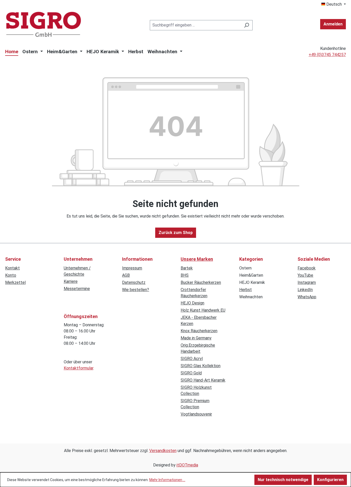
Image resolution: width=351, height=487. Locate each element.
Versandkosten (163, 450)
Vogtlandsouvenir (196, 414)
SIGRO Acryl (192, 358)
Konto (10, 275)
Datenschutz (133, 282)
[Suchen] (247, 25)
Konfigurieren (330, 479)
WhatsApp (307, 296)
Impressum (132, 268)
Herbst (245, 289)
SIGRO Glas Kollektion (200, 365)
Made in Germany (196, 338)
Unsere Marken (197, 259)
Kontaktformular (78, 368)
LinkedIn (305, 289)
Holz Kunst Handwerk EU (203, 310)
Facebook (307, 268)
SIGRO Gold (191, 373)
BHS (185, 275)
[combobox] (195, 25)
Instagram (307, 282)
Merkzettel (15, 282)
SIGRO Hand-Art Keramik (203, 380)
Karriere (71, 281)
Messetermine (77, 288)
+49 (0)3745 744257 (327, 54)
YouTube (305, 275)
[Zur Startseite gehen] (43, 24)
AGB (126, 275)
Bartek (187, 268)
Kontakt (12, 268)
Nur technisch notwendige (283, 479)
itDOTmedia (187, 465)
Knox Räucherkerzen (199, 330)
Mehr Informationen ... (167, 480)
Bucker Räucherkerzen (201, 282)
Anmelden (333, 24)
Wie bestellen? (135, 289)
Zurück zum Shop (176, 232)
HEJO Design (192, 303)
